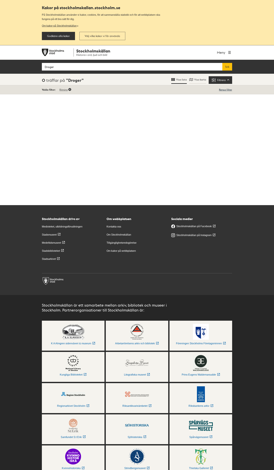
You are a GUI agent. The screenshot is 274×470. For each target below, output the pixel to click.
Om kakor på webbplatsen (121, 251)
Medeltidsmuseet (51, 242)
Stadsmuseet (49, 234)
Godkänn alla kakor (58, 36)
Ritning (63, 89)
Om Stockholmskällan (119, 234)
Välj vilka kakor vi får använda (102, 36)
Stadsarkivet (49, 259)
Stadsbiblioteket (51, 251)
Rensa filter (225, 89)
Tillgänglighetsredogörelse (122, 242)
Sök (227, 66)
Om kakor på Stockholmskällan (59, 25)
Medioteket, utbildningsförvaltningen (62, 226)
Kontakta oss (114, 226)
